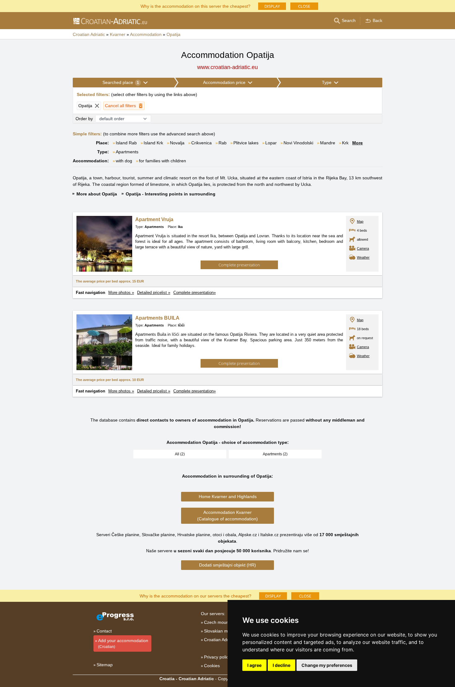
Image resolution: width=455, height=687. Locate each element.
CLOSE (304, 6)
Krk (345, 142)
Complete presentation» (194, 292)
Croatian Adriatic (220, 639)
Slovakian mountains (224, 630)
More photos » (121, 292)
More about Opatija (96, 193)
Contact (104, 630)
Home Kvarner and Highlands (228, 496)
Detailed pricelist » (153, 292)
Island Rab (126, 142)
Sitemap (105, 664)
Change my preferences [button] (326, 665)
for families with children (162, 160)
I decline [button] (281, 665)
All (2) (180, 454)
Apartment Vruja (154, 219)
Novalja (177, 142)
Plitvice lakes (245, 142)
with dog (124, 160)
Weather (363, 257)
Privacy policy (217, 656)
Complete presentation (239, 265)
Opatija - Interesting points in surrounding (170, 193)
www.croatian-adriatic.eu (227, 67)
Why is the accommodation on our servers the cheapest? (195, 595)
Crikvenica (201, 142)
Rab (223, 142)
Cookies (212, 665)
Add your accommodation (123, 643)
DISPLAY (272, 6)
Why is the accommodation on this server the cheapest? (195, 6)
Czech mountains (221, 622)
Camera (363, 248)
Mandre (327, 142)
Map (360, 221)
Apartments (127, 151)
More (357, 142)
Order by (84, 118)
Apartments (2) (275, 454)
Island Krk (153, 142)
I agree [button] (254, 665)
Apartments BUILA (157, 318)
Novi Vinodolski (298, 142)
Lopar (271, 142)
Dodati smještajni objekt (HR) (227, 564)
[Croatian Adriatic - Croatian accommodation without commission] (110, 20)
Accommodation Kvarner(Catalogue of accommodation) (227, 515)
